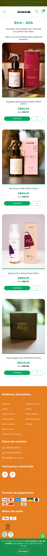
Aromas (29, 424)
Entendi (23, 551)
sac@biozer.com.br (14, 458)
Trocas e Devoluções (11, 434)
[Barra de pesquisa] (36, 11)
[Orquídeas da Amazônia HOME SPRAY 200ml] (37, 118)
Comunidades (8, 424)
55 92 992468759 (13, 453)
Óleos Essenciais (32, 419)
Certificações (8, 419)
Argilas (28, 409)
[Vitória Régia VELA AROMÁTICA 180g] (37, 373)
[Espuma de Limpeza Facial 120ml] (37, 288)
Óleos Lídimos (31, 414)
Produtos (6, 404)
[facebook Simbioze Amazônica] (13, 475)
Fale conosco (8, 429)
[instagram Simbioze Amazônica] (5, 475)
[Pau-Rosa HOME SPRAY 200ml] (37, 203)
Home (5, 409)
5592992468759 (13, 448)
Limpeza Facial (32, 404)
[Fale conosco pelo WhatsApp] (43, 536)
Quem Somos (8, 414)
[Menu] (4, 11)
